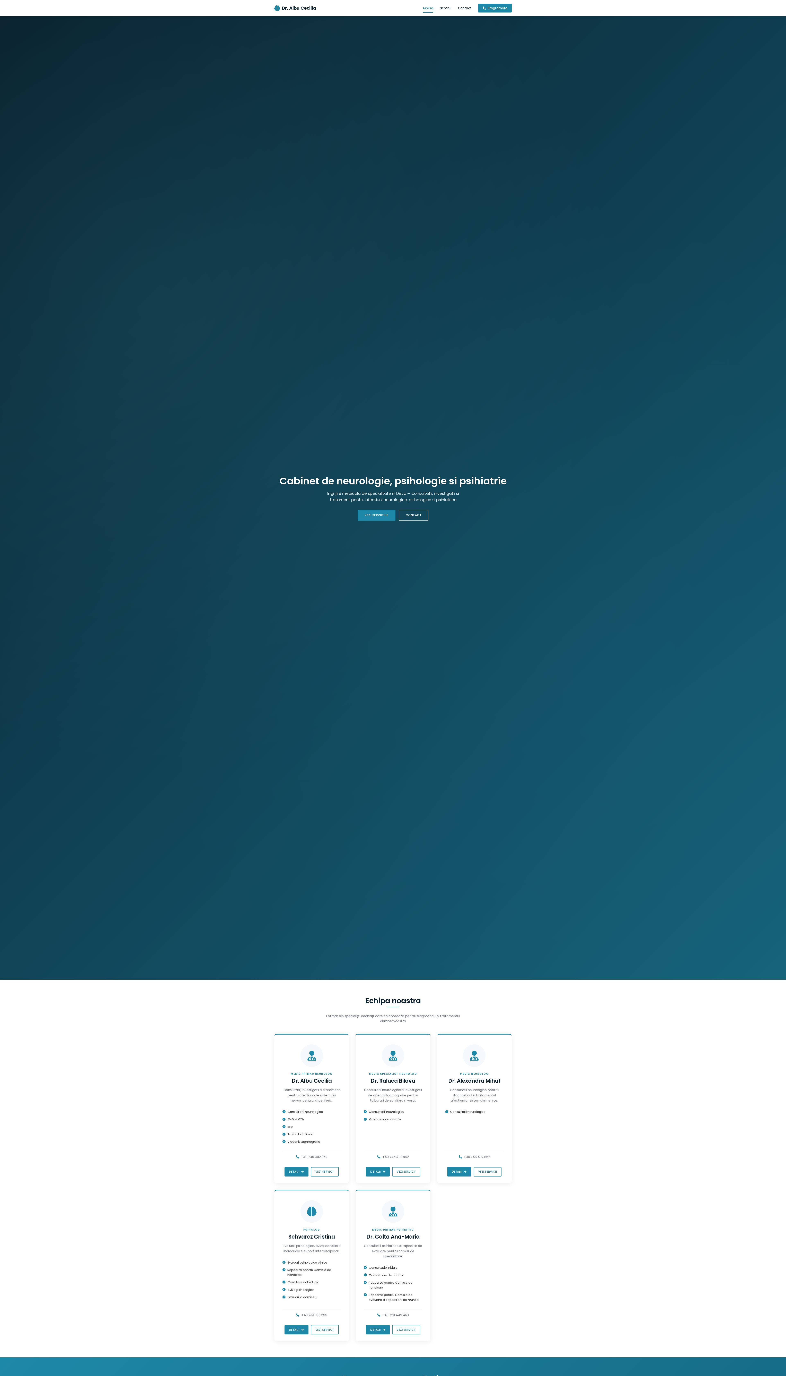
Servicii (445, 8)
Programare (497, 8)
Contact (465, 8)
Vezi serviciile (376, 515)
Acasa (428, 8)
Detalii (294, 1172)
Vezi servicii (324, 1172)
